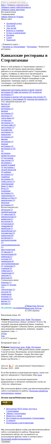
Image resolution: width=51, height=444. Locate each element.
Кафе (28, 319)
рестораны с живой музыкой (8, 165)
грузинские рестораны (7, 121)
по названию (19, 308)
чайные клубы (9, 198)
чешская (6, 275)
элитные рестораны (37, 99)
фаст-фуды (7, 187)
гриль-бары (7, 118)
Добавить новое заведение (13, 9)
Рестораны (36, 319)
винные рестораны (7, 112)
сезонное (7, 299)
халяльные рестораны (7, 192)
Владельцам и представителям (19, 423)
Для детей (10, 26)
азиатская (9, 214)
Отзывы (19, 17)
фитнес (5, 301)
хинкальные (8, 195)
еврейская (7, 228)
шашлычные (8, 200)
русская (6, 259)
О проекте (10, 420)
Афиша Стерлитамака (16, 413)
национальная (8, 254)
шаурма (6, 303)
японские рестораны (7, 203)
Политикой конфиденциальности (16, 439)
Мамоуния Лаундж (33, 308)
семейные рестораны (7, 178)
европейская (8, 231)
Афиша (4, 17)
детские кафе (8, 125)
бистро (5, 104)
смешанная (7, 261)
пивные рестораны (7, 145)
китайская (7, 238)
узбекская (7, 271)
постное (6, 292)
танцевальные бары (7, 185)
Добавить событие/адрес (18, 5)
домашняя (7, 226)
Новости (12, 17)
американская (8, 217)
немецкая (6, 256)
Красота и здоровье (15, 30)
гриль (5, 285)
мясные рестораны (7, 140)
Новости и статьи (14, 416)
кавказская (7, 235)
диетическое (8, 289)
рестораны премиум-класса (8, 155)
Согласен (6, 442)
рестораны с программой (13, 99)
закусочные (7, 127)
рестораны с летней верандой (8, 169)
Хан (3, 336)
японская (6, 278)
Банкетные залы (17, 319)
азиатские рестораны (7, 107)
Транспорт (11, 40)
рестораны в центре (12, 97)
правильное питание (6, 295)
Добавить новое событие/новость (16, 7)
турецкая (6, 268)
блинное (6, 282)
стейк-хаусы (8, 181)
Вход (3, 5)
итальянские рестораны (7, 131)
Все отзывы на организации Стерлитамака (25, 418)
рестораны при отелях (34, 97)
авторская (7, 209)
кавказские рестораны (7, 135)
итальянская (8, 233)
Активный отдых (14, 23)
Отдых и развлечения (16, 33)
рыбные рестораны (7, 173)
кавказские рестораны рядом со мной (17, 90)
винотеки (6, 116)
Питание (10, 35)
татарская (9, 266)
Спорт (9, 37)
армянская (7, 219)
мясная (8, 252)
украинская (7, 273)
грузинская (7, 224)
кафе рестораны (23, 92)
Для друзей (11, 28)
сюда (39, 375)
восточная (7, 221)
